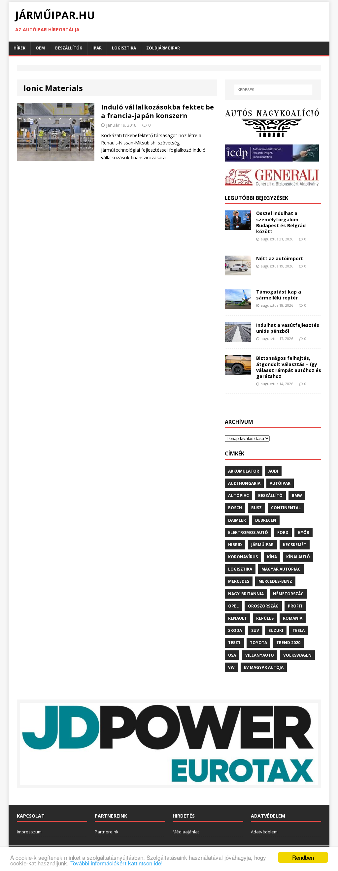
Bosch (235, 508)
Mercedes (238, 581)
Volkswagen (297, 655)
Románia (292, 618)
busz (256, 508)
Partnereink (106, 832)
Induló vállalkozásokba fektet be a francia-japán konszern (157, 111)
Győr (303, 532)
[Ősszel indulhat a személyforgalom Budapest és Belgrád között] (238, 226)
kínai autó (298, 557)
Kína (272, 557)
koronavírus (243, 557)
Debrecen (265, 520)
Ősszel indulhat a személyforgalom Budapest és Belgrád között (281, 222)
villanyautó (259, 655)
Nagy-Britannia (246, 594)
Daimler (237, 520)
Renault (237, 618)
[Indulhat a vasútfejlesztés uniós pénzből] (238, 338)
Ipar (97, 48)
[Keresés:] (273, 89)
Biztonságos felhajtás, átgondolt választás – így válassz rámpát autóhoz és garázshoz (288, 367)
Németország (288, 594)
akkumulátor (243, 471)
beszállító (270, 495)
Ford (282, 532)
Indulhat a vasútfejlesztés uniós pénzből (287, 328)
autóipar (280, 483)
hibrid (235, 544)
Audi (273, 471)
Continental (286, 508)
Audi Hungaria (244, 483)
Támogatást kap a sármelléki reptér (278, 295)
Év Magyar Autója (264, 667)
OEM (40, 48)
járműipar (262, 544)
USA (232, 655)
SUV (255, 630)
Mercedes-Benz (275, 581)
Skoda (235, 630)
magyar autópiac (280, 569)
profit (295, 606)
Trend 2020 (288, 642)
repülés (265, 618)
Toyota (258, 642)
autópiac (238, 495)
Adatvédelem (264, 832)
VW (231, 667)
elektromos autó (248, 532)
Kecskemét (294, 544)
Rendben (303, 857)
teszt (234, 642)
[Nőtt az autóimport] (238, 271)
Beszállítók (68, 48)
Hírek (19, 48)
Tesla (298, 630)
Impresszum (29, 832)
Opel (233, 606)
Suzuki (275, 630)
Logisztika (124, 48)
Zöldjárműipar (163, 48)
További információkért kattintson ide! (116, 863)
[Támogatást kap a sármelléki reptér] (238, 304)
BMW (297, 495)
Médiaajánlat (186, 832)
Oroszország (263, 606)
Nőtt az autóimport (279, 258)
